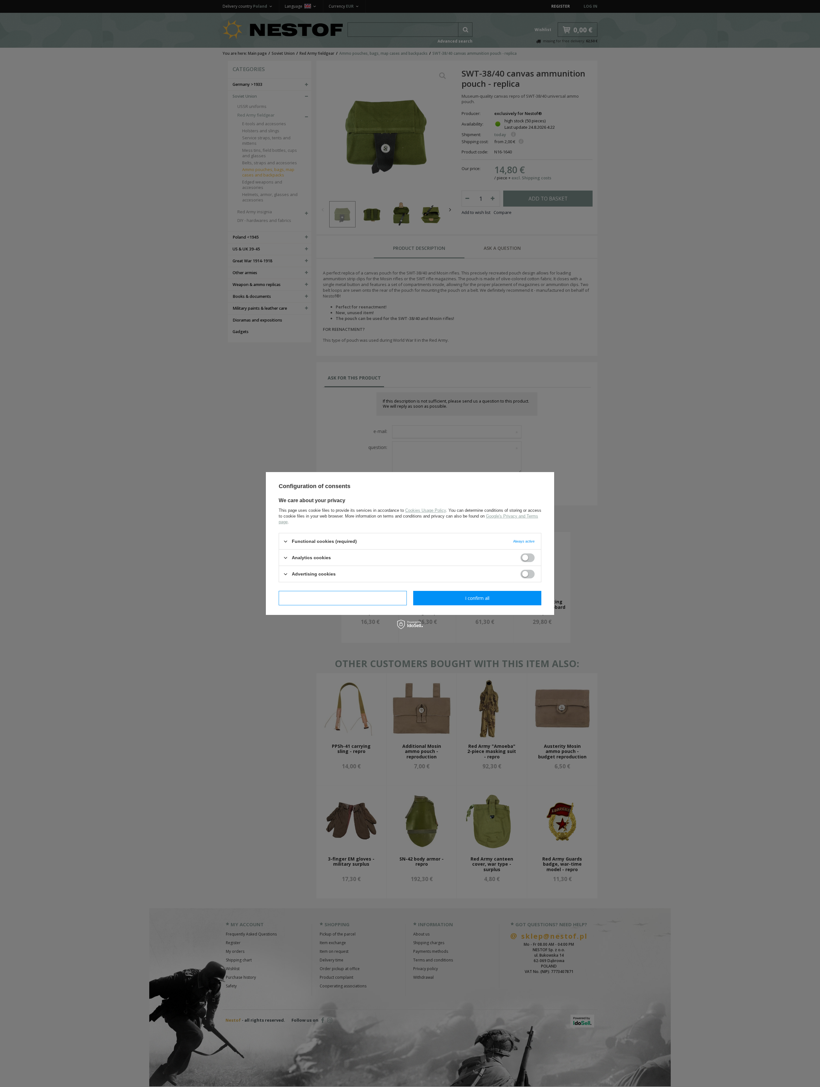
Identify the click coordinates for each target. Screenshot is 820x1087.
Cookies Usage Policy (425, 510)
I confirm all (477, 598)
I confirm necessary (343, 598)
